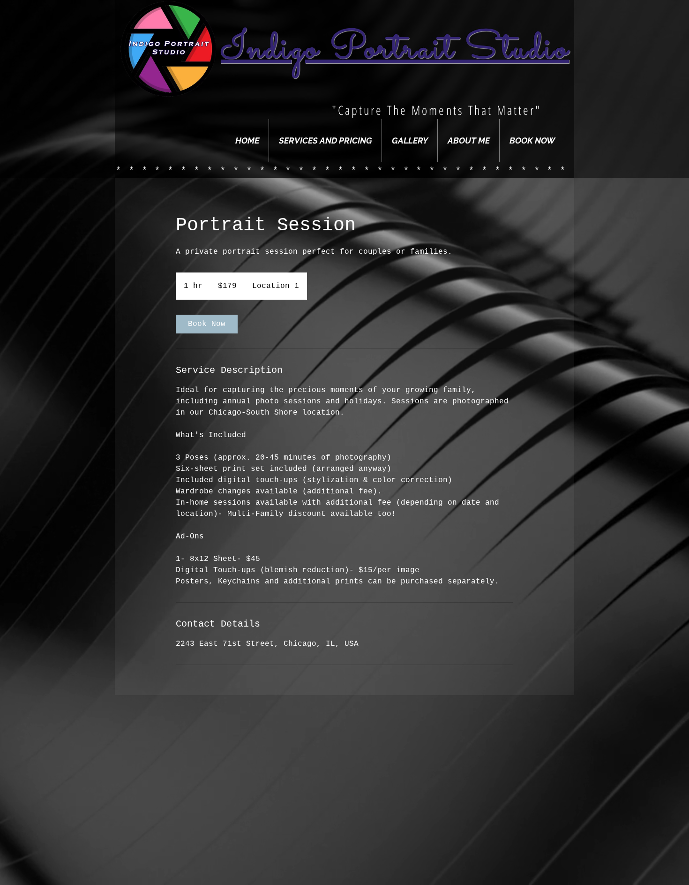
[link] (207, 324)
